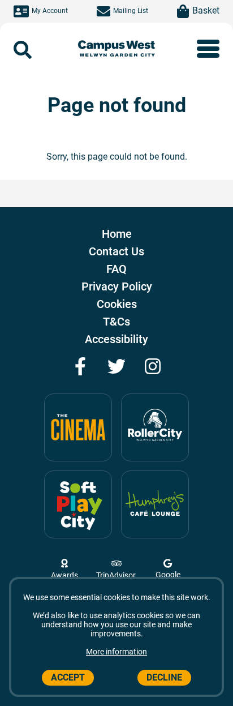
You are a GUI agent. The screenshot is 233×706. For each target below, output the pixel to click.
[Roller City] (155, 427)
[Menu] (208, 49)
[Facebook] (80, 366)
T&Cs (116, 321)
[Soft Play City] (78, 504)
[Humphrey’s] (155, 504)
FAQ (116, 269)
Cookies (117, 304)
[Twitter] (116, 366)
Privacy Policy (116, 286)
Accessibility (116, 339)
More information (116, 651)
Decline (164, 677)
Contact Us (116, 251)
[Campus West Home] (117, 50)
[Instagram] (153, 366)
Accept (68, 677)
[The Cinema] (78, 427)
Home (117, 234)
